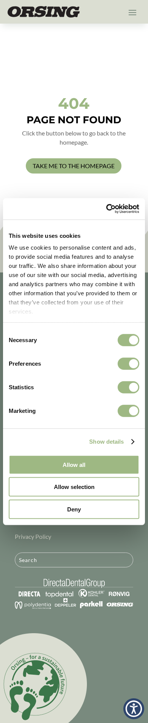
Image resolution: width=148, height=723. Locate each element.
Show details (106, 441)
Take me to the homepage (74, 165)
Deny (74, 509)
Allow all (74, 464)
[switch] (128, 363)
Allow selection (74, 487)
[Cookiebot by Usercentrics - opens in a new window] (106, 209)
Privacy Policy (33, 536)
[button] (133, 708)
